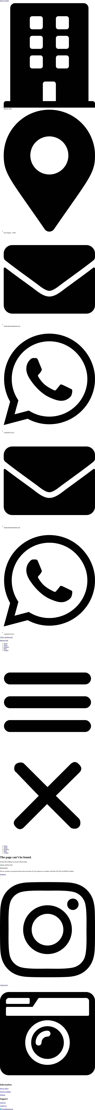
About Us (3, 1102)
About (5, 645)
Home (5, 643)
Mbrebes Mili (4, 640)
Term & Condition (5, 1092)
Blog (5, 648)
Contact (6, 650)
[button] (47, 748)
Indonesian (10, 1109)
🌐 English (3, 1109)
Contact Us (3, 1106)
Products (6, 647)
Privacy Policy (4, 1088)
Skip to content (4, 1)
